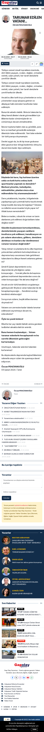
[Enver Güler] (6, 561)
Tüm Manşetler (9, 696)
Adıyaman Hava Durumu (12, 686)
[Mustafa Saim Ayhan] (6, 540)
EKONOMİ (34, 9)
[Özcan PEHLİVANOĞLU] (6, 19)
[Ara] (38, 3)
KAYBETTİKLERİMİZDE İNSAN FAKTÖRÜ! (19, 412)
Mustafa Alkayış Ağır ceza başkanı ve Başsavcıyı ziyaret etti (28, 645)
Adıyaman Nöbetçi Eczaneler (14, 684)
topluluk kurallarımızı (21, 505)
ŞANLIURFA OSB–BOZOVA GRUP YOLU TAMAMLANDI (26, 634)
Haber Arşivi (8, 701)
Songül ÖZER (17, 591)
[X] (16, 677)
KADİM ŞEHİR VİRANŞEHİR (22, 594)
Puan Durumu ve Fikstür (12, 694)
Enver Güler (17, 559)
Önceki (6, 384)
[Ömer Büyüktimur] (6, 571)
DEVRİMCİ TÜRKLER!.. (12, 450)
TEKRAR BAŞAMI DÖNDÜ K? (23, 552)
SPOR (15, 707)
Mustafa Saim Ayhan (20, 538)
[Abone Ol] (41, 64)
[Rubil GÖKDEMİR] (6, 551)
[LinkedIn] (24, 677)
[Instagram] (20, 677)
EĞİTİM (14, 709)
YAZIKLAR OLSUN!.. (19, 573)
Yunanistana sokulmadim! (14, 418)
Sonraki (37, 384)
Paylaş (6, 63)
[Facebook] (12, 677)
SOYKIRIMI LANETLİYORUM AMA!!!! (18, 436)
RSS (8, 719)
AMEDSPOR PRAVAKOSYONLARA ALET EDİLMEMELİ (25, 583)
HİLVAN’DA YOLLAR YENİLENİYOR (27, 656)
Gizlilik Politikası (24, 729)
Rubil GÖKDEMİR (19, 549)
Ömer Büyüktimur (19, 570)
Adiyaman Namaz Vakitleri (13, 689)
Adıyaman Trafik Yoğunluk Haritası (16, 691)
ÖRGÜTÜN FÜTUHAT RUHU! (15, 408)
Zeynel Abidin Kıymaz (21, 579)
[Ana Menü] (41, 3)
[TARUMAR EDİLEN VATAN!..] (22, 42)
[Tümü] (41, 533)
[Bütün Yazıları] (41, 403)
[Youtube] (28, 677)
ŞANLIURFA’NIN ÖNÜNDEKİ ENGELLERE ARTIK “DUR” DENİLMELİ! (26, 542)
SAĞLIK (6, 709)
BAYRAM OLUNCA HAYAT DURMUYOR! (19, 454)
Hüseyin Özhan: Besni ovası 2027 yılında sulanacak (28, 624)
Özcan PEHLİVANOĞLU (22, 25)
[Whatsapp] (31, 677)
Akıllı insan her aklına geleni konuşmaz (27, 562)
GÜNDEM (6, 9)
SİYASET (24, 9)
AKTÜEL (15, 9)
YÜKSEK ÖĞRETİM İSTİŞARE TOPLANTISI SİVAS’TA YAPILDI (29, 613)
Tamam (34, 729)
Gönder (6, 498)
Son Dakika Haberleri (11, 698)
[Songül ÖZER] (6, 592)
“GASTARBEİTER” (11, 446)
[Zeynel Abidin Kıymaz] (6, 582)
